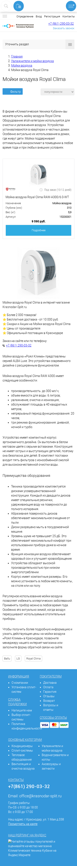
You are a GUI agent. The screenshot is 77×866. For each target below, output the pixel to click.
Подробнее (39, 230)
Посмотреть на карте (22, 824)
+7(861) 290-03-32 (29, 786)
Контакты (68, 16)
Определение (24, 16)
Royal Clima (33, 658)
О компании (20, 682)
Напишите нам (22, 710)
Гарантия (49, 691)
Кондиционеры (22, 746)
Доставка (50, 682)
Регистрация (52, 16)
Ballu (7, 658)
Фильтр (15, 91)
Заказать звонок (63, 28)
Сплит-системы (22, 750)
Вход (39, 16)
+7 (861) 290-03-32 (61, 23)
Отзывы (49, 696)
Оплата (48, 687)
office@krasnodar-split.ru (40, 796)
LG (18, 658)
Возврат (49, 700)
